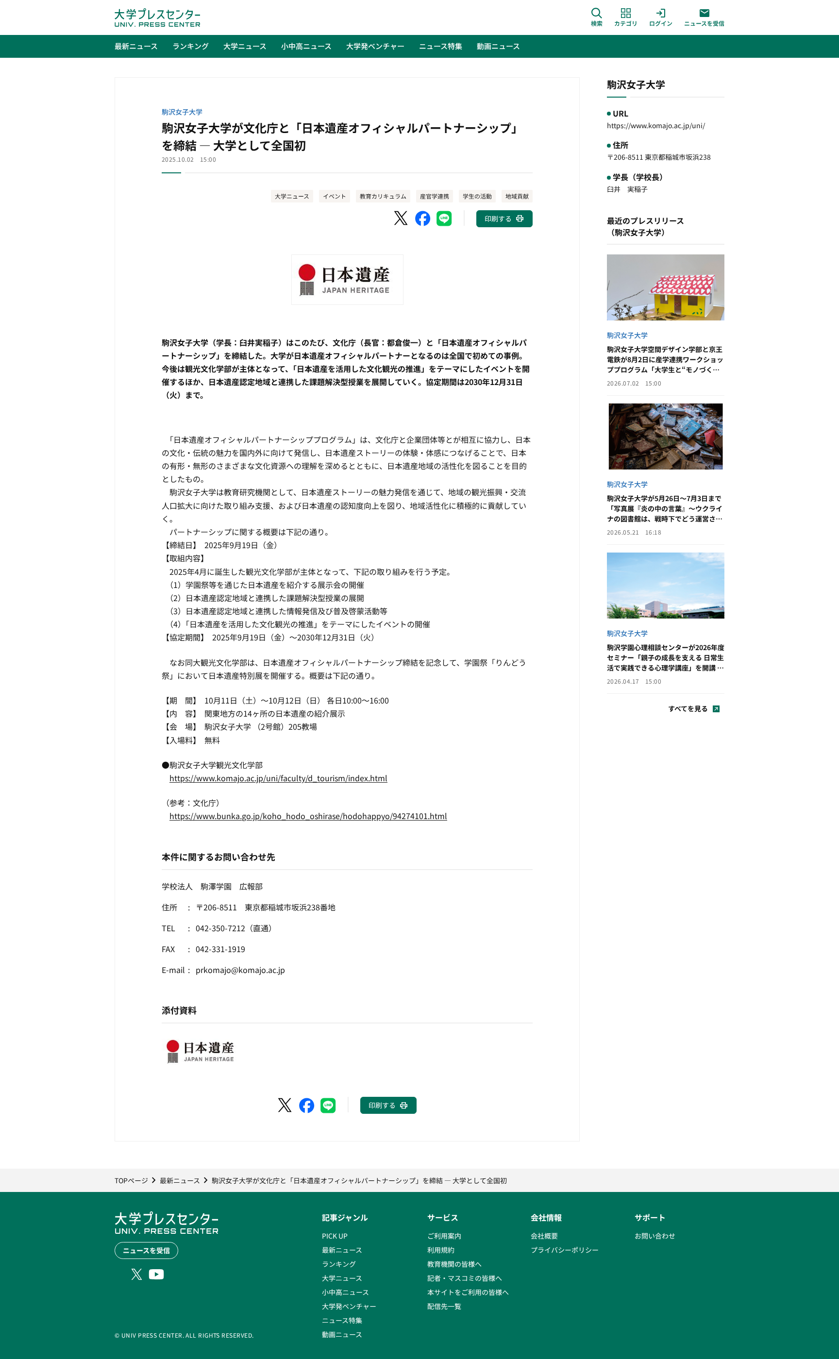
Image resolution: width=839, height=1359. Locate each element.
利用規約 (440, 1250)
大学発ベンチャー (349, 1306)
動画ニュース (342, 1334)
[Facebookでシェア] (423, 218)
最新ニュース (342, 1250)
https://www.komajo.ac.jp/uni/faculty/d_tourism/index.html (278, 778)
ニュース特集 (342, 1320)
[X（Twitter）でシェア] (401, 218)
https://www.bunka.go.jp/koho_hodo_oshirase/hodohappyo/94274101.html (308, 816)
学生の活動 (477, 196)
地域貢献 (517, 196)
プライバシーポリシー (565, 1250)
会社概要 (544, 1236)
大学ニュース (292, 196)
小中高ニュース (345, 1292)
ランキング (339, 1264)
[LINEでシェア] (444, 218)
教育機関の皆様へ (454, 1264)
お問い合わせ (655, 1236)
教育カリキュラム (383, 196)
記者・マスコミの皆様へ (464, 1278)
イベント (334, 196)
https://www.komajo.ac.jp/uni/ (656, 125)
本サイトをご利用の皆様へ (468, 1292)
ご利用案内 (444, 1236)
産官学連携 (434, 196)
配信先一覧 (444, 1306)
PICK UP (335, 1236)
